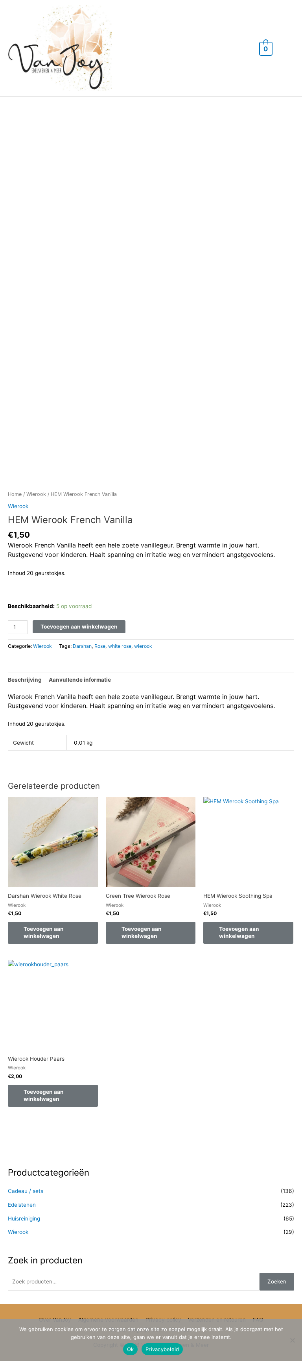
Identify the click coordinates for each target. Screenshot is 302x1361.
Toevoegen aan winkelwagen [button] (44, 932)
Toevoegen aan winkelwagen (79, 626)
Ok (130, 1349)
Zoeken (276, 1281)
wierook (143, 646)
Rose (99, 646)
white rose (119, 646)
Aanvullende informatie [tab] (80, 680)
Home (15, 494)
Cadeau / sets (25, 1191)
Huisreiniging (24, 1218)
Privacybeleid (162, 1349)
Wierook (36, 494)
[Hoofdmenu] (286, 48)
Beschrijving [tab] (25, 680)
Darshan (82, 646)
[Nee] (292, 1340)
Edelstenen (22, 1205)
